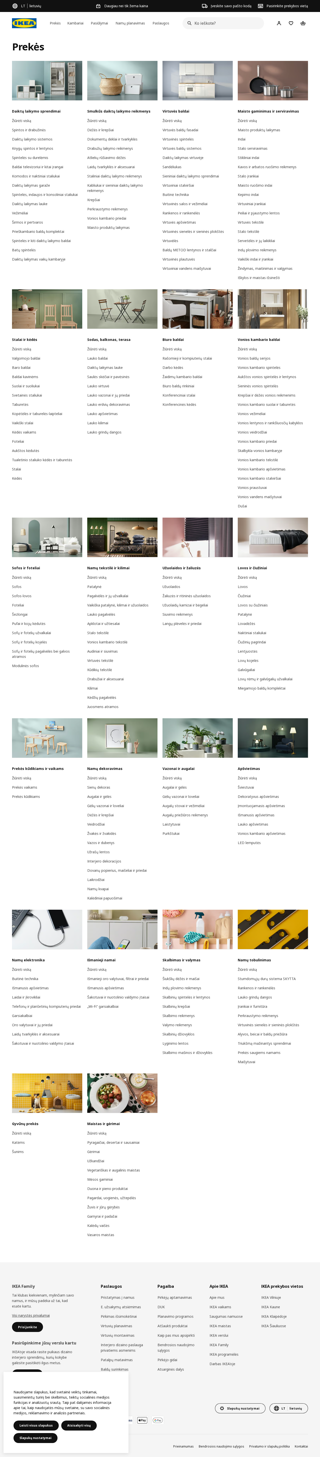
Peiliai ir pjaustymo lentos (259, 213)
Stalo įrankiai (248, 176)
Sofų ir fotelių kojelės (29, 642)
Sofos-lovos (22, 595)
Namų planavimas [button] (130, 23)
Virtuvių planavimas (116, 1325)
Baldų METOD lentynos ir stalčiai (189, 250)
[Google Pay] (158, 1420)
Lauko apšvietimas (102, 413)
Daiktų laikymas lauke (30, 203)
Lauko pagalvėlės (101, 614)
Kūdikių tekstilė (99, 669)
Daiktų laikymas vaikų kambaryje (39, 259)
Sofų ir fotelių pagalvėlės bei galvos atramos (41, 654)
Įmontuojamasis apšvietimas (261, 805)
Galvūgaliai (246, 669)
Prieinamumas (183, 1446)
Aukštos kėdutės (25, 450)
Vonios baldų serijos (254, 358)
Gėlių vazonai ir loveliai (105, 805)
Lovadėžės (246, 623)
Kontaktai (301, 1446)
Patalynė (94, 586)
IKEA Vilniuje (271, 1297)
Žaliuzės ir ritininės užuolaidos (186, 595)
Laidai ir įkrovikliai (26, 997)
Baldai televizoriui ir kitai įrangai (37, 166)
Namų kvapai (98, 888)
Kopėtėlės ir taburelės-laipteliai (37, 413)
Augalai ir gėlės (99, 796)
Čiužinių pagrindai (252, 642)
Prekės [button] (55, 23)
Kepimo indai (248, 194)
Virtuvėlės (170, 240)
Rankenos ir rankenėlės (181, 213)
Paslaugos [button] (160, 23)
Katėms (18, 1142)
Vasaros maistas (100, 1234)
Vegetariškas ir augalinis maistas (113, 1170)
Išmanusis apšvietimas (256, 815)
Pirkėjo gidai (167, 1359)
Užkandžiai (95, 1161)
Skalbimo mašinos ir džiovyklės (187, 1052)
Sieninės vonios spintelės (258, 386)
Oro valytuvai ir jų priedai (32, 1024)
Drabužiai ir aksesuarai (105, 679)
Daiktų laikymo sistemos (32, 139)
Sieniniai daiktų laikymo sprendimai (190, 176)
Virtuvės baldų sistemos (182, 148)
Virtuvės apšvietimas (179, 222)
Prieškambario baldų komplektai (38, 231)
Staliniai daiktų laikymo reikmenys (114, 176)
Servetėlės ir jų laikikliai (256, 240)
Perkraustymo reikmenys (107, 209)
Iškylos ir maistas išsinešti (259, 277)
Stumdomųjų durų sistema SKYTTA (267, 978)
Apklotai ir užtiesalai (103, 623)
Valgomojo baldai (26, 358)
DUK (161, 1307)
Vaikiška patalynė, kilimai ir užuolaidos (117, 605)
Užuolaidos (171, 586)
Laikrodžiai (95, 879)
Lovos (243, 586)
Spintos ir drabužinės (29, 130)
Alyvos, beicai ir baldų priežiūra (262, 1034)
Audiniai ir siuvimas (102, 651)
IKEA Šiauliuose (273, 1325)
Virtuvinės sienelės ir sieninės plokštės (193, 231)
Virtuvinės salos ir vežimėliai (185, 203)
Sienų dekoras (98, 787)
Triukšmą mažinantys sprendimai (264, 1043)
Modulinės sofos (25, 665)
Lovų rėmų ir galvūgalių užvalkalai (265, 679)
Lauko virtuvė (98, 386)
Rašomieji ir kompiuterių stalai (187, 358)
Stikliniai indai (248, 157)
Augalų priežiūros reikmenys (185, 815)
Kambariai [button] (75, 23)
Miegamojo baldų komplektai (262, 688)
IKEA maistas (220, 1325)
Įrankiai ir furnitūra (252, 1006)
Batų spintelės (24, 250)
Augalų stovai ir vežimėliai (183, 805)
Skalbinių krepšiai (176, 1006)
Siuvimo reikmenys (177, 614)
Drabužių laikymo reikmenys (110, 148)
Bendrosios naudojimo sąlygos (176, 1347)
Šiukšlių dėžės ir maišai (181, 978)
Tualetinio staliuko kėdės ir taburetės (42, 459)
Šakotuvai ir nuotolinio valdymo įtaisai (43, 1043)
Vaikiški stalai (22, 423)
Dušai (242, 506)
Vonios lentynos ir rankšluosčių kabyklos (270, 423)
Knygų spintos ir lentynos (32, 148)
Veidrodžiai (96, 824)
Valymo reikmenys (177, 1024)
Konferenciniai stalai (178, 395)
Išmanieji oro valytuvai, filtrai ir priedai (118, 978)
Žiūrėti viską (21, 120)
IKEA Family (219, 1344)
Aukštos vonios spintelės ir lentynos (267, 376)
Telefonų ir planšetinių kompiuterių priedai (46, 1006)
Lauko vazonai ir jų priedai (108, 395)
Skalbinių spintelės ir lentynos (186, 997)
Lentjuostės (248, 651)
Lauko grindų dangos (104, 432)
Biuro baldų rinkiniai (178, 386)
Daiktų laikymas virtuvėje (183, 157)
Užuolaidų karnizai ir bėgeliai (185, 605)
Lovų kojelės (248, 660)
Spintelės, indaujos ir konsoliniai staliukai (45, 194)
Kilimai (92, 688)
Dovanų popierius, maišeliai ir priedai (117, 870)
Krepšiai (93, 199)
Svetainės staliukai (27, 395)
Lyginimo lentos (175, 1043)
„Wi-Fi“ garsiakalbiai (102, 1006)
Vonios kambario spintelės (259, 367)
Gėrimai (93, 1151)
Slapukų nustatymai (36, 1438)
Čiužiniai (244, 595)
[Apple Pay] (142, 1420)
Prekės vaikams (24, 787)
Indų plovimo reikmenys (257, 250)
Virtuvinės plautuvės (178, 259)
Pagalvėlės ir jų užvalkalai (107, 595)
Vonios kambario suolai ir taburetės (267, 404)
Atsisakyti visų (79, 1425)
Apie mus (217, 1297)
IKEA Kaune (270, 1307)
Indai (242, 139)
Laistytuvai (171, 824)
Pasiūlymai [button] (99, 23)
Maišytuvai (246, 1061)
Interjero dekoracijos (104, 861)
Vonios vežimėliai (252, 413)
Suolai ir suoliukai (26, 386)
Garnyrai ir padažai (102, 1216)
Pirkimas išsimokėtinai (119, 1316)
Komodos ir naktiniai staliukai (36, 176)
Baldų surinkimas (114, 1369)
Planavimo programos (176, 1316)
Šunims (18, 1151)
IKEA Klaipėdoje (274, 1316)
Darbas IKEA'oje (222, 1363)
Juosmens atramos (102, 706)
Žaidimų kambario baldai (182, 376)
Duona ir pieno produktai (107, 1188)
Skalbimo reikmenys (178, 1015)
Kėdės (17, 478)
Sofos (17, 586)
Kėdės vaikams (24, 432)
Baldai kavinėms (25, 376)
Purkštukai (171, 833)
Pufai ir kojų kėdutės (29, 623)
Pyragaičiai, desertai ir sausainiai (113, 1142)
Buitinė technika (175, 194)
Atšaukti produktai (173, 1325)
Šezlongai (20, 614)
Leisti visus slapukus (36, 1425)
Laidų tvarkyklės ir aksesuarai (111, 166)
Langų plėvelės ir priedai (182, 623)
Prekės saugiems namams (259, 1052)
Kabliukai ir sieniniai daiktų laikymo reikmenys (115, 188)
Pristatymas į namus (117, 1297)
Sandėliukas (172, 166)
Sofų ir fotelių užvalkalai (31, 632)
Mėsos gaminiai (100, 1179)
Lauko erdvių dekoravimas (108, 404)
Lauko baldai (97, 358)
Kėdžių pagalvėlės (101, 697)
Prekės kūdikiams (26, 796)
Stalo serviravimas (253, 148)
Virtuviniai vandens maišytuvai (186, 268)
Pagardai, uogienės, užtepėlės (111, 1197)
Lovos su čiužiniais (253, 605)
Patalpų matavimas (117, 1359)
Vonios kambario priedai (106, 218)
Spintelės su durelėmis (30, 157)
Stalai (16, 469)
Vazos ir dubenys (100, 842)
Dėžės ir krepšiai (100, 130)
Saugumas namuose (226, 1316)
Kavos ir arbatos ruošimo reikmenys (267, 166)
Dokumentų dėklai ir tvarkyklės (112, 139)
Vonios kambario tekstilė (258, 459)
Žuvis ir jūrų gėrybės (103, 1207)
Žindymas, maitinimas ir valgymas (265, 268)
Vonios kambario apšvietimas (262, 469)
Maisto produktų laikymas (108, 227)
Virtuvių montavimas (117, 1335)
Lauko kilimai (97, 423)
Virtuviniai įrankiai (252, 203)
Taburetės (20, 404)
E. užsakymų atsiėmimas (121, 1307)
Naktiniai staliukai (252, 632)
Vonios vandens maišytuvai (260, 496)
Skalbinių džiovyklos (178, 1034)
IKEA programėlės (224, 1354)
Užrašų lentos (98, 852)
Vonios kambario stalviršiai (259, 478)
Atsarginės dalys (171, 1369)
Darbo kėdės (172, 367)
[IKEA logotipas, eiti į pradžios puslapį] (24, 23)
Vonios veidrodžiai (252, 432)
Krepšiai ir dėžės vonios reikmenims (267, 395)
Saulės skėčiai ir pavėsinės (108, 376)
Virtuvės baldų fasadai (180, 130)
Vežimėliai (20, 213)
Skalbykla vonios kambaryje (260, 450)
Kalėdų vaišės (98, 1225)
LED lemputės (249, 842)
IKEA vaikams (220, 1307)
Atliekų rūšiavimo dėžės (106, 157)
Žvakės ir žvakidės (101, 833)
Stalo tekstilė (248, 231)
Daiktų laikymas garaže (31, 185)
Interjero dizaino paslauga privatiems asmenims (122, 1347)
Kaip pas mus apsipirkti (176, 1335)
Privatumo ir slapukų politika (269, 1446)
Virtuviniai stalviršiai (178, 185)
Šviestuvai (246, 787)
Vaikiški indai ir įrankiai (255, 259)
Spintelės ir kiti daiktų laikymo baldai (41, 240)
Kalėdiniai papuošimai (104, 898)
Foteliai (18, 441)
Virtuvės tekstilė (251, 222)
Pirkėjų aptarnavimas (175, 1297)
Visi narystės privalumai (31, 1315)
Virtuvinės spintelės (178, 139)
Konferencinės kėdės (179, 404)
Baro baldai (21, 367)
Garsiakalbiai (22, 1015)
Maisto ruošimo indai (255, 185)
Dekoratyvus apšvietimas (258, 796)
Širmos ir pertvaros (27, 222)
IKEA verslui (219, 1335)
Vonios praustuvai (252, 487)
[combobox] (221, 23)
